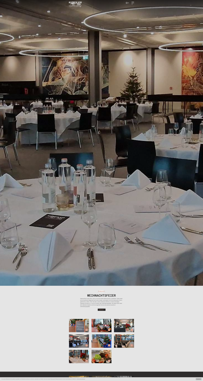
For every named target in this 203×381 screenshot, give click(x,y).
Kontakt (101, 309)
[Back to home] (75, 4)
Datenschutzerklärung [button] (81, 379)
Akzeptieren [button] (198, 379)
